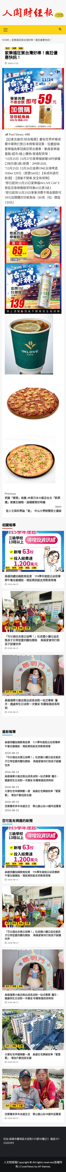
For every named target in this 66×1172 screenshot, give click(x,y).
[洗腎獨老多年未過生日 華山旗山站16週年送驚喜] (33, 1089)
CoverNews (27, 1166)
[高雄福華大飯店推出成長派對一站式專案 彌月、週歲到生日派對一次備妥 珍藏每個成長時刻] (33, 675)
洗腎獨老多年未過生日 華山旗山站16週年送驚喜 (33, 806)
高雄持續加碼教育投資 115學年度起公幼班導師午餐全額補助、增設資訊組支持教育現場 (32, 744)
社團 (34, 568)
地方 (7, 48)
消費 (14, 48)
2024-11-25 (13, 63)
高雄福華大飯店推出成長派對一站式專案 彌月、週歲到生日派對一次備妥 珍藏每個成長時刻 (32, 704)
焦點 (21, 48)
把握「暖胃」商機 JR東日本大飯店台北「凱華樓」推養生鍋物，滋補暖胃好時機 (32, 498)
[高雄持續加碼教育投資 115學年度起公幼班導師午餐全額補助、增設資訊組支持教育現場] (33, 551)
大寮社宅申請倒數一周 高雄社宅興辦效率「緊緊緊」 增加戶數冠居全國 (33, 793)
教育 (14, 568)
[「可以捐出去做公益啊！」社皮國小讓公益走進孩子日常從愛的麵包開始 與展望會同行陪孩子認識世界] (33, 611)
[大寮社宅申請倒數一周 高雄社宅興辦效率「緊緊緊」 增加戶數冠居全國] (33, 1029)
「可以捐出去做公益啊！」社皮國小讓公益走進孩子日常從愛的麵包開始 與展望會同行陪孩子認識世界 (32, 640)
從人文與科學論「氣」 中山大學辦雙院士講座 (33, 509)
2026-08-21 (12, 584)
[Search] (60, 29)
